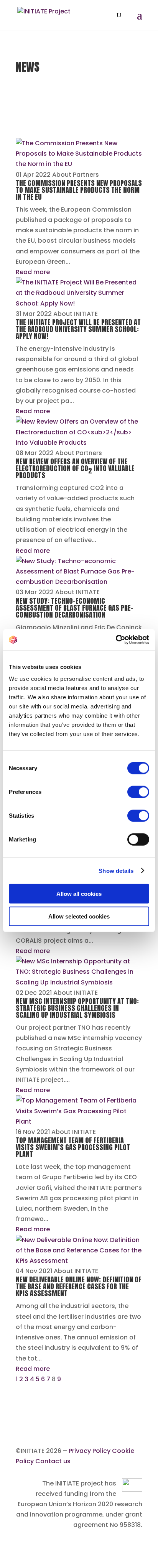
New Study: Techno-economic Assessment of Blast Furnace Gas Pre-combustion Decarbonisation (74, 608)
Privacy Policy (89, 1450)
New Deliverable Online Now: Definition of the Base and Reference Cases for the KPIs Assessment (79, 1286)
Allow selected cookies (79, 916)
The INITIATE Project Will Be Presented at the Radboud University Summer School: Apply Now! (78, 329)
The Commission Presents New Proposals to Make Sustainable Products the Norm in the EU (79, 190)
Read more (33, 272)
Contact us (53, 1461)
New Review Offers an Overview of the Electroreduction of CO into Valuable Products (75, 468)
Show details (116, 870)
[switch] (138, 792)
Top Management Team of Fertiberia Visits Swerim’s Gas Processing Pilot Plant (73, 1147)
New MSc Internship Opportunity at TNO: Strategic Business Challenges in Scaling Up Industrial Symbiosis (77, 1008)
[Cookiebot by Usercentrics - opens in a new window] (115, 640)
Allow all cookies (79, 894)
